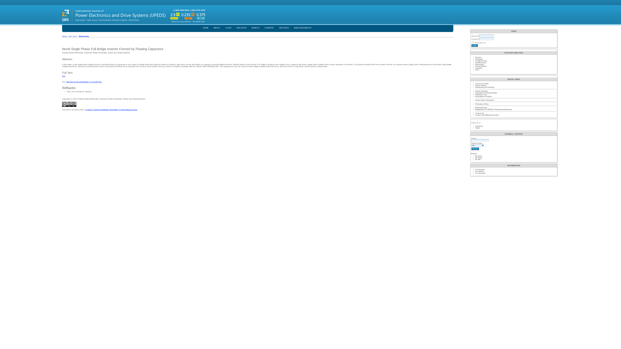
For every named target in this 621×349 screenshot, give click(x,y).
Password (475, 39)
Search (255, 28)
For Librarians (480, 173)
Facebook (479, 126)
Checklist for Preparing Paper (486, 93)
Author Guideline (481, 91)
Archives (284, 28)
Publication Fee (481, 94)
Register (241, 28)
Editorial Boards (481, 108)
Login (228, 28)
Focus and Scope (482, 84)
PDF (63, 76)
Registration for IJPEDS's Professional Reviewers (493, 109)
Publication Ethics (482, 104)
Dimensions (479, 64)
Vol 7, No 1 (73, 36)
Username (475, 36)
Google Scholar (481, 61)
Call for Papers (480, 85)
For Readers (480, 169)
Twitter (477, 128)
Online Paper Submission (484, 100)
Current (269, 28)
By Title (478, 159)
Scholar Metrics (481, 66)
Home (205, 28)
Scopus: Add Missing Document (487, 115)
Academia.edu (480, 62)
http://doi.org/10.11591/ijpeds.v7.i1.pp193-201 (84, 82)
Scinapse (478, 68)
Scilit (477, 70)
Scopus (478, 57)
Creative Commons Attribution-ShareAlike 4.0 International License (111, 110)
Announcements (302, 28)
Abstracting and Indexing (484, 87)
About (217, 28)
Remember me (480, 43)
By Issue (478, 156)
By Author (479, 158)
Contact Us (479, 113)
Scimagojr (479, 59)
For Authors (479, 171)
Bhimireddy (84, 36)
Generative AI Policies (483, 96)
